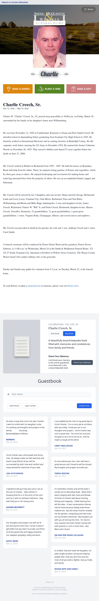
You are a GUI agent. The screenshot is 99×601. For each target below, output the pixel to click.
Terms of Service (57, 589)
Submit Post (84, 405)
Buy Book (69, 333)
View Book (55, 333)
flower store (73, 285)
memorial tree (34, 285)
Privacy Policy (42, 589)
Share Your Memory (82, 362)
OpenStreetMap (52, 594)
